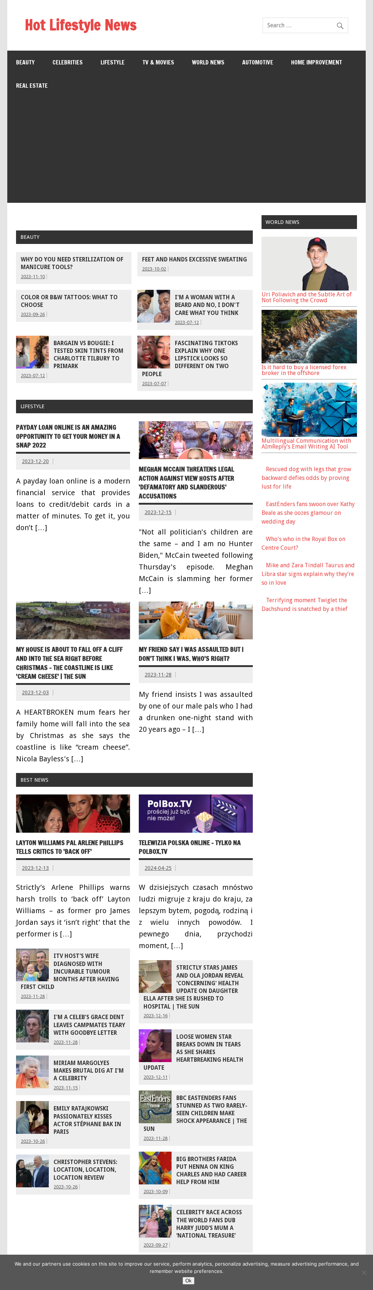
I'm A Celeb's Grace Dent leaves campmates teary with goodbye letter (89, 1025)
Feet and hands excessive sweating (194, 259)
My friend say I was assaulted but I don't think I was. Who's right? (191, 654)
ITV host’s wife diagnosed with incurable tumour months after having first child (70, 971)
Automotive (257, 62)
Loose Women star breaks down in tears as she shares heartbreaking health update (193, 1052)
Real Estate (32, 86)
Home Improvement (316, 62)
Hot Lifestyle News (81, 24)
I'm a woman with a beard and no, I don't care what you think (207, 305)
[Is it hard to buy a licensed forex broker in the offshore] (309, 361)
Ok (188, 1280)
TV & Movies (158, 62)
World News (208, 62)
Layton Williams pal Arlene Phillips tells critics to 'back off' (69, 847)
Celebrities (67, 62)
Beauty (25, 62)
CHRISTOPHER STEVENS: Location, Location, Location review (85, 1170)
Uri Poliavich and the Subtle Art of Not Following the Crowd (307, 297)
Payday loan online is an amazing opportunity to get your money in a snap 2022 (68, 436)
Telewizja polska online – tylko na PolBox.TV (190, 847)
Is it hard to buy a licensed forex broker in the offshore (304, 370)
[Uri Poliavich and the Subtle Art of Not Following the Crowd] (309, 288)
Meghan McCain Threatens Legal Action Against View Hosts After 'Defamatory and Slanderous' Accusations (186, 483)
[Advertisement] (187, 152)
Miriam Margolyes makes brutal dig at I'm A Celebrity (89, 1071)
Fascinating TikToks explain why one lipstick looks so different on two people (190, 359)
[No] (364, 1272)
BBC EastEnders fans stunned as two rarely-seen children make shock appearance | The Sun (195, 1113)
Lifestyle (113, 62)
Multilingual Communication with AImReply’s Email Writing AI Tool (306, 443)
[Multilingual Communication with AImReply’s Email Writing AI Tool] (309, 434)
